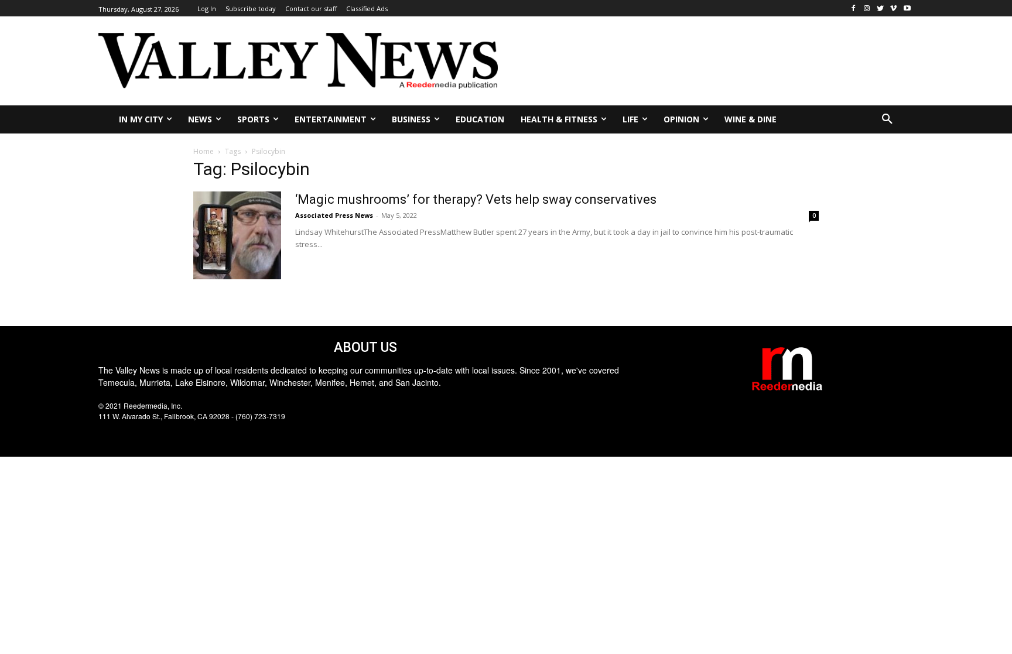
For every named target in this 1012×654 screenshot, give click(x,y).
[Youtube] (907, 8)
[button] (887, 119)
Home (203, 151)
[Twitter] (880, 8)
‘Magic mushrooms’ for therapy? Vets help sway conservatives (476, 199)
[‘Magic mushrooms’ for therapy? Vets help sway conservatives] (237, 235)
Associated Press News (334, 215)
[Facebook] (853, 8)
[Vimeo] (893, 8)
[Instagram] (867, 8)
